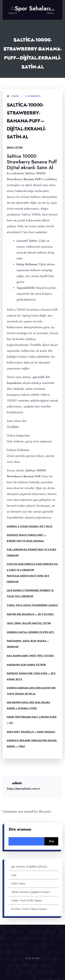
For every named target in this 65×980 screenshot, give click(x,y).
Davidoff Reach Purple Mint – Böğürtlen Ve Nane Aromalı (26, 537)
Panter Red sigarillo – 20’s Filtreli (30, 614)
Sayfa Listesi (18, 883)
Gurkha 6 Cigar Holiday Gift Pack (29, 526)
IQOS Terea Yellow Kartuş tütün (29, 623)
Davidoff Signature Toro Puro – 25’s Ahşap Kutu (31, 676)
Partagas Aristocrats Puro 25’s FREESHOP (28, 578)
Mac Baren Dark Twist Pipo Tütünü (30, 655)
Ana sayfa (32, 958)
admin (15, 96)
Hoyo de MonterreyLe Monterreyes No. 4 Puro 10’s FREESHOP (32, 567)
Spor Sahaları (32, 8)
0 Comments (32, 96)
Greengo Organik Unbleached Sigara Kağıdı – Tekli (32, 743)
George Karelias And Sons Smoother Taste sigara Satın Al (31, 690)
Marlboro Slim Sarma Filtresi (26, 664)
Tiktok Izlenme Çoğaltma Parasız (30, 892)
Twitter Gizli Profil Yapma (26, 900)
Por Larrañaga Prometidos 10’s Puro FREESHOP (31, 552)
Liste (13, 875)
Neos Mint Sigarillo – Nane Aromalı (31, 731)
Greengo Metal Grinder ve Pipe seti (30, 632)
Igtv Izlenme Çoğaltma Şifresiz (29, 866)
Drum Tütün (15, 147)
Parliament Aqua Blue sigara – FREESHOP (28, 643)
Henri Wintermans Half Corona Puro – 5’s (32, 719)
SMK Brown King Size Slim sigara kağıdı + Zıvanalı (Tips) (28, 705)
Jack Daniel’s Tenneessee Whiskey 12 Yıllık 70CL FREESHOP (30, 593)
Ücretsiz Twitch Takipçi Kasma (29, 909)
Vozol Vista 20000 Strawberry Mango (32, 605)
